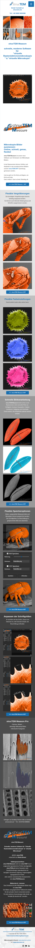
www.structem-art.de (25, 940)
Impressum (24, 936)
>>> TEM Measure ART (17, 292)
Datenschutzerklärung (14, 936)
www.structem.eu (18, 942)
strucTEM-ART (13, 168)
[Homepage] (17, 4)
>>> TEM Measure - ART (17, 184)
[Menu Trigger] (31, 4)
